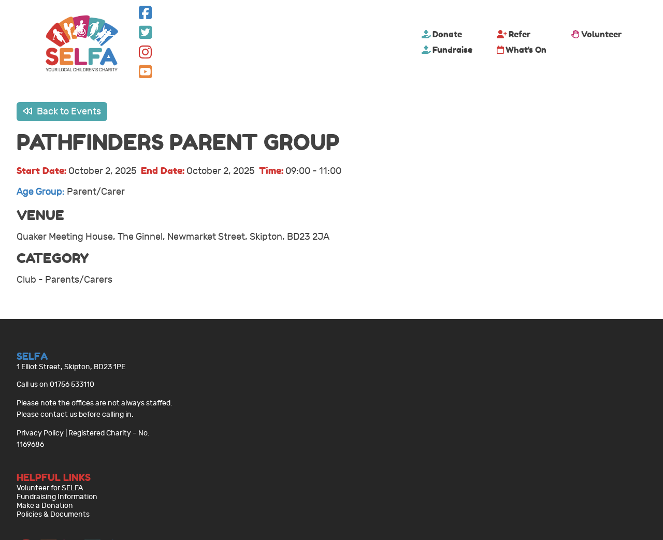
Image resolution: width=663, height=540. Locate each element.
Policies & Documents (53, 514)
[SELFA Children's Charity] (82, 44)
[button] (145, 15)
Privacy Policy (40, 433)
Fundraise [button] (452, 50)
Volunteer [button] (601, 34)
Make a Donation (45, 505)
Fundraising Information (57, 496)
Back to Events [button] (68, 111)
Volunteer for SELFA (50, 488)
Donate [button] (447, 34)
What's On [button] (526, 50)
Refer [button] (519, 34)
